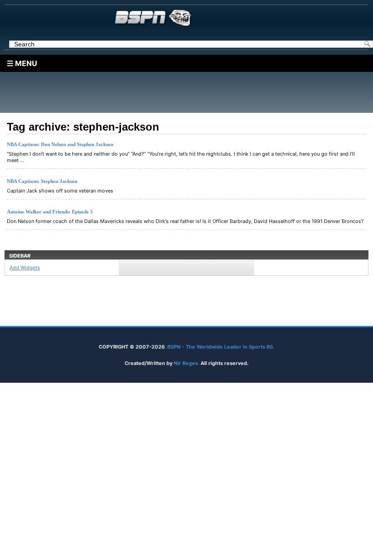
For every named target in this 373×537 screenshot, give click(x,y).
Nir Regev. (187, 363)
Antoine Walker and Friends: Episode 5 (50, 211)
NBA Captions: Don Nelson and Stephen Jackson (60, 144)
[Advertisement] (188, 92)
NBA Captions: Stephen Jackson (42, 181)
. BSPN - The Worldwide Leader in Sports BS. (219, 347)
